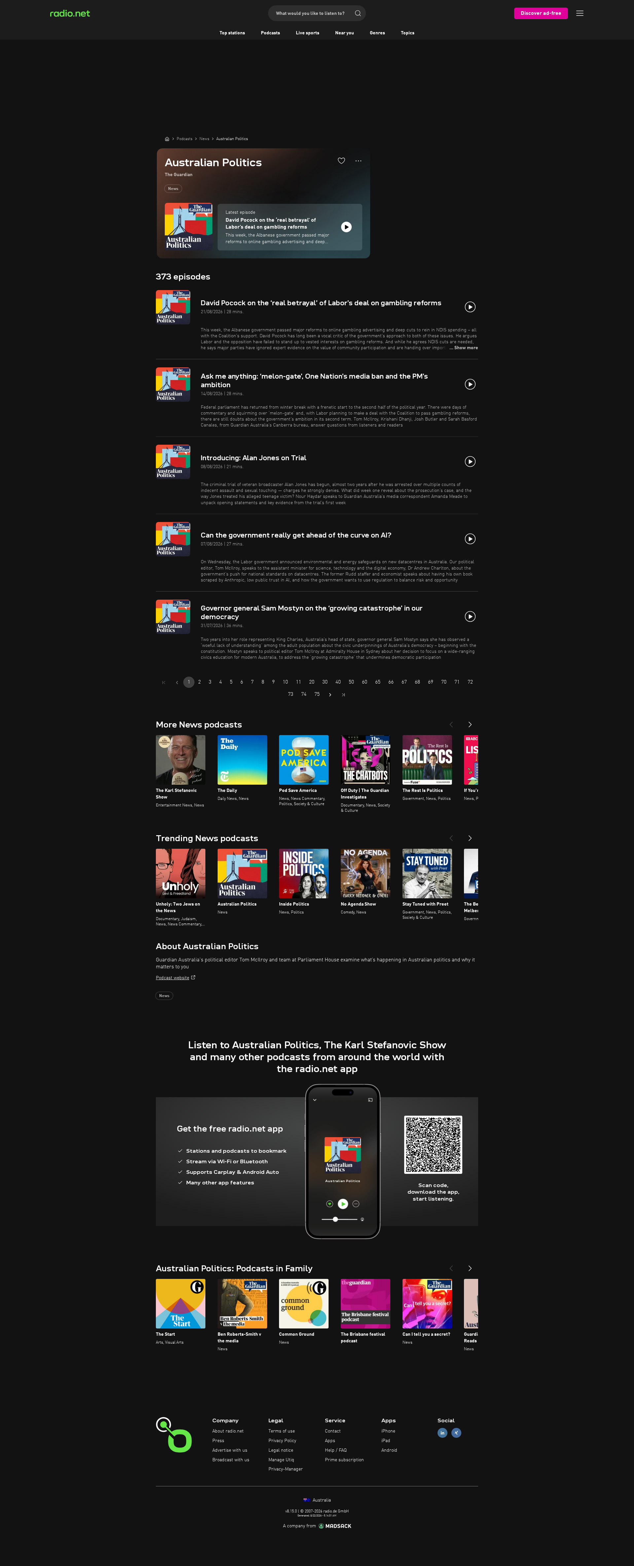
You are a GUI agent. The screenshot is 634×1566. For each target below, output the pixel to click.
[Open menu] (580, 13)
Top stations (232, 33)
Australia (321, 1500)
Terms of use (281, 1431)
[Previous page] (177, 682)
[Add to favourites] (341, 160)
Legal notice (280, 1450)
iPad (385, 1440)
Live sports (307, 33)
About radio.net (228, 1431)
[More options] (358, 161)
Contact (333, 1431)
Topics (407, 33)
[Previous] (451, 722)
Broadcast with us (230, 1460)
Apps (330, 1440)
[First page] (163, 682)
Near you (344, 33)
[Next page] (330, 695)
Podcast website (172, 978)
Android (389, 1450)
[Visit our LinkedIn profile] (442, 1433)
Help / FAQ (336, 1450)
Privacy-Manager (285, 1469)
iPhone (388, 1431)
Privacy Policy (282, 1440)
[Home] (167, 138)
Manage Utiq (281, 1460)
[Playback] (346, 227)
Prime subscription (344, 1460)
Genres (377, 33)
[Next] (470, 722)
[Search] (358, 13)
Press (218, 1440)
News (173, 189)
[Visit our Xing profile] (456, 1433)
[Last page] (343, 695)
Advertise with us (229, 1450)
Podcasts (270, 33)
